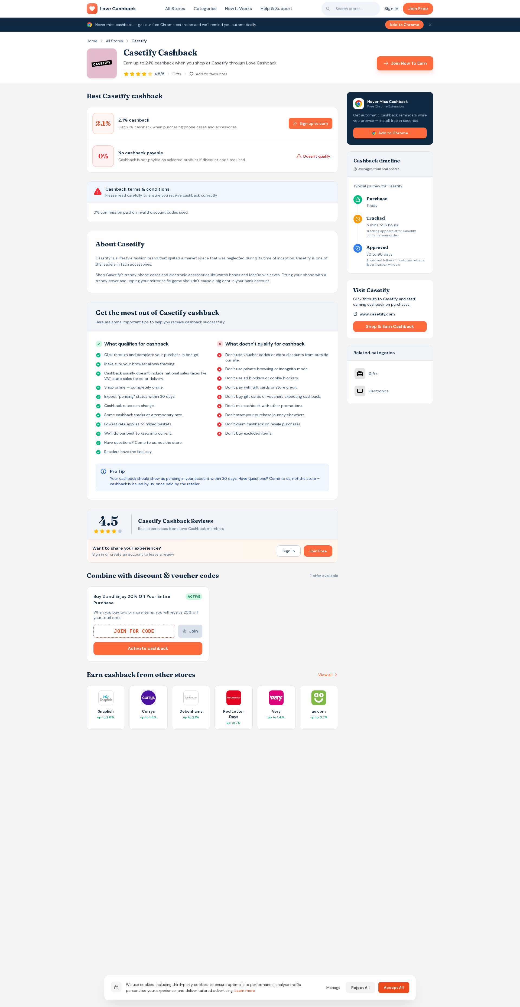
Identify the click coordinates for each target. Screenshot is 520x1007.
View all (325, 674)
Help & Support (276, 8)
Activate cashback (148, 648)
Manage (333, 987)
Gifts (177, 73)
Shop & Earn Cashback (390, 326)
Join (193, 631)
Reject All (360, 987)
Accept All (394, 987)
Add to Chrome (404, 24)
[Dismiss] (430, 24)
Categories (205, 8)
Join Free (418, 8)
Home (92, 40)
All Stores (175, 8)
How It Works (238, 8)
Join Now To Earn (409, 63)
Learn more (245, 990)
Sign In (391, 8)
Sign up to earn (314, 123)
